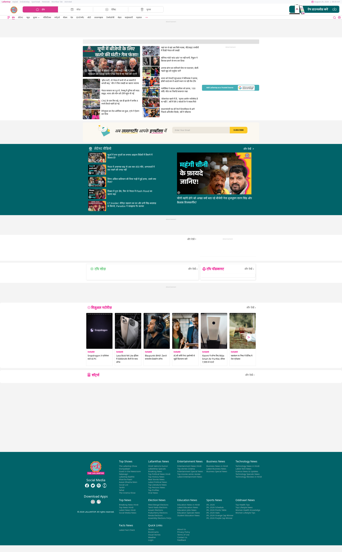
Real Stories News (156, 479)
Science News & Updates (247, 471)
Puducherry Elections (158, 512)
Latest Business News (216, 468)
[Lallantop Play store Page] (99, 502)
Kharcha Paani (125, 479)
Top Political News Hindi (159, 474)
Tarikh (122, 487)
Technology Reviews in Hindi (249, 476)
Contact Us (182, 537)
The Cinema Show (127, 492)
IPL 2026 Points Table (216, 510)
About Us (181, 529)
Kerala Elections (155, 515)
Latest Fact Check (127, 530)
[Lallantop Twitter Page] (93, 486)
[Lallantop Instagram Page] (99, 486)
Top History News (156, 476)
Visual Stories (154, 534)
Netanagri (123, 474)
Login (150, 540)
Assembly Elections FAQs (159, 518)
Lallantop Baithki (127, 476)
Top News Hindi (126, 507)
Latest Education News (187, 507)
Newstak (46, 1)
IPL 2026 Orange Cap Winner (219, 515)
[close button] (334, 17)
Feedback (181, 540)
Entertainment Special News (190, 471)
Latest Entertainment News (189, 476)
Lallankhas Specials (157, 468)
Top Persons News (156, 487)
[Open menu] (8, 17)
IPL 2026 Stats (213, 512)
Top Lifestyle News (244, 507)
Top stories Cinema (186, 468)
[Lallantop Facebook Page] (87, 486)
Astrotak (68, 1)
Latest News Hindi (127, 510)
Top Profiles (153, 490)
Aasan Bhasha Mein (128, 482)
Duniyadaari (124, 468)
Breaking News (155, 471)
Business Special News (216, 471)
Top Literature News (157, 484)
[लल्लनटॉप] (14, 9)
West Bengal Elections (158, 504)
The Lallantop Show (128, 466)
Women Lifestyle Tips (245, 512)
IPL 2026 (210, 504)
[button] (314, 9)
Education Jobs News (186, 510)
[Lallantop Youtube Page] (105, 486)
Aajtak (15, 1)
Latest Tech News (243, 468)
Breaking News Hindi (128, 504)
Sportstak (36, 1)
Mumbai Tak (57, 1)
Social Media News (127, 512)
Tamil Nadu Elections (157, 507)
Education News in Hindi (188, 504)
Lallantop (6, 1)
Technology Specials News (248, 474)
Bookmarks (153, 532)
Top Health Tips (243, 504)
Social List (123, 484)
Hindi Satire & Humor (158, 466)
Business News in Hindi (217, 466)
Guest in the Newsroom (130, 471)
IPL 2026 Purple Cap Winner (219, 518)
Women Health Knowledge (248, 510)
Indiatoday (25, 1)
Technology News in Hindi (247, 466)
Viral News (153, 492)
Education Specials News (188, 512)
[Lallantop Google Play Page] (93, 502)
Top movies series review (188, 474)
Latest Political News (157, 482)
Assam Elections (155, 510)
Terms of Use (183, 534)
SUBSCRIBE (239, 130)
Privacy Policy (183, 532)
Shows (151, 529)
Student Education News (188, 515)
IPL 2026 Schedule (215, 507)
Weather (152, 537)
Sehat (121, 490)
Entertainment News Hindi (189, 466)
